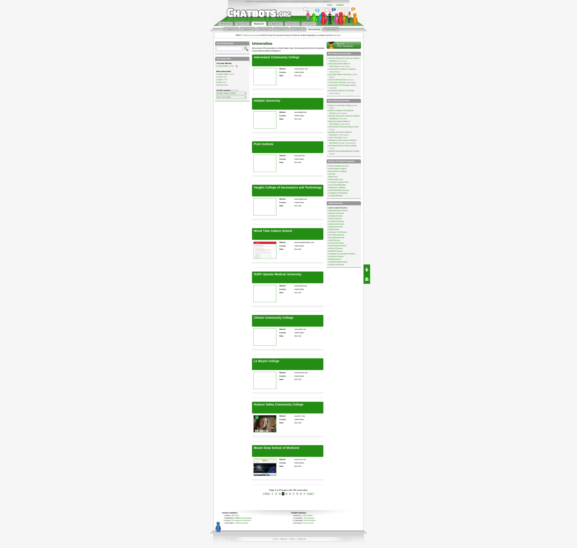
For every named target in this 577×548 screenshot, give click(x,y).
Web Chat (333, 177)
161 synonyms (308, 523)
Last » (310, 494)
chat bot (282, 1)
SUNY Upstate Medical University (277, 274)
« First (266, 494)
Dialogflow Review (336, 238)
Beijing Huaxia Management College (344, 151)
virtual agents (261, 1)
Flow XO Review (336, 248)
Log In (329, 5)
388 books (235, 515)
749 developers (309, 518)
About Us (283, 539)
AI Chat (332, 174)
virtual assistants (272, 1)
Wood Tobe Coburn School (273, 230)
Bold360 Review (336, 251)
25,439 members (309, 520)
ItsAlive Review (335, 219)
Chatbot (248, 1)
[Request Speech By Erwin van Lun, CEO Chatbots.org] (366, 269)
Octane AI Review (336, 256)
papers (249, 518)
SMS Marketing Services (339, 190)
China (220, 77)
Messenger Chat (336, 179)
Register (340, 5)
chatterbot (325, 1)
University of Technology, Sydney (342, 85)
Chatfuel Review (336, 216)
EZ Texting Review (336, 235)
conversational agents (299, 1)
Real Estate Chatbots (337, 169)
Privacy (292, 539)
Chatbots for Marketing (338, 193)
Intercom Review (336, 227)
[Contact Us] (366, 279)
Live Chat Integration (337, 185)
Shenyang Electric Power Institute (342, 146)
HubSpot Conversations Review (342, 254)
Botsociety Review (336, 224)
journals (242, 518)
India (220, 82)
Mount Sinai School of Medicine (276, 447)
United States (223, 66)
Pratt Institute (263, 144)
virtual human (312, 1)
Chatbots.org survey (250, 35)
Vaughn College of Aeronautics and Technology (288, 187)
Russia (220, 85)
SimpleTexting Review (338, 262)
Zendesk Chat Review (338, 232)
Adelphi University (267, 100)
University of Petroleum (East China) (344, 127)
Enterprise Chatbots (337, 188)
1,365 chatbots (307, 515)
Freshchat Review (336, 243)
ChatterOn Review (336, 221)
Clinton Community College (273, 317)
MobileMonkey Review (338, 210)
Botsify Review (335, 259)
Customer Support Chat (338, 182)
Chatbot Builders (336, 196)
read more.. (337, 35)
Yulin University (335, 138)
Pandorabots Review (337, 246)
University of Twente (337, 82)
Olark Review (334, 240)
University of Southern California (342, 69)
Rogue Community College (340, 105)
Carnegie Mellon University (340, 74)
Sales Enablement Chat (338, 166)
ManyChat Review (336, 213)
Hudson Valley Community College (278, 404)
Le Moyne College (266, 361)
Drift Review (334, 229)
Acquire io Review (336, 265)
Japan (220, 80)
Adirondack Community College (276, 57)
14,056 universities (241, 523)
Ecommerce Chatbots (338, 171)
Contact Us (302, 539)
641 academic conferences (241, 520)
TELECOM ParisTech (337, 80)
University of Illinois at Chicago (341, 91)
